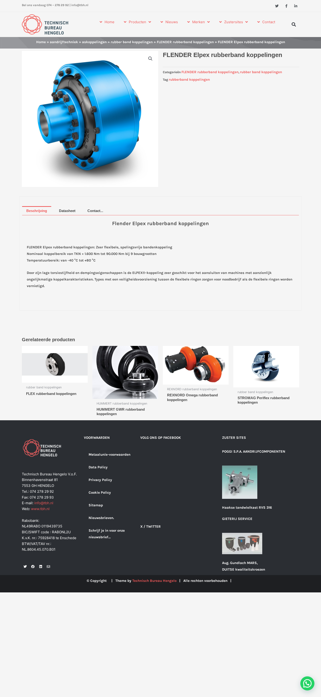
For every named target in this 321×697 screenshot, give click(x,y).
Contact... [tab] (95, 211)
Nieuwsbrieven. (101, 518)
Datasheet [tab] (67, 211)
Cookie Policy (100, 492)
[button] (294, 24)
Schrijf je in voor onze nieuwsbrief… (107, 533)
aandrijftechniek (64, 42)
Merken (198, 22)
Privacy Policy (100, 480)
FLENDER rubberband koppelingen (185, 42)
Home (109, 22)
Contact (268, 22)
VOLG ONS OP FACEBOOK (160, 438)
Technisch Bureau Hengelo (154, 581)
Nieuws (171, 22)
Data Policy (98, 467)
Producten (137, 22)
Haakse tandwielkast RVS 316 (247, 507)
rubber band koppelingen (132, 42)
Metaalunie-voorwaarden (109, 454)
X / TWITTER (150, 526)
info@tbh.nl (79, 5)
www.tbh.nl (40, 509)
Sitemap (96, 505)
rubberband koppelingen (189, 79)
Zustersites (233, 22)
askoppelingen (94, 42)
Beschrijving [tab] (36, 211)
